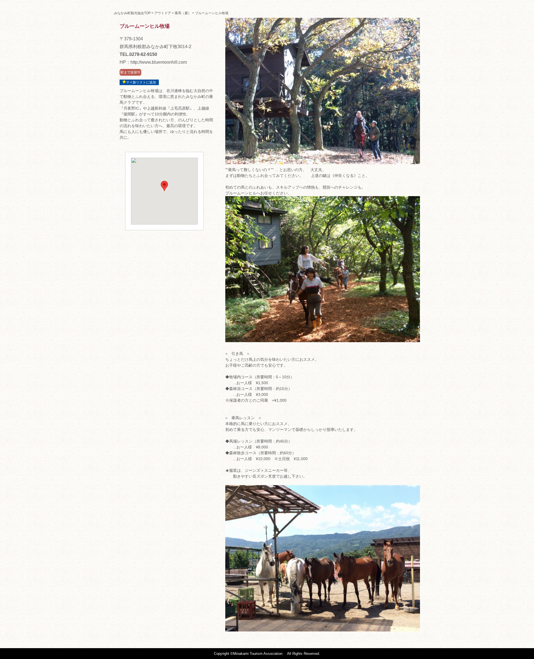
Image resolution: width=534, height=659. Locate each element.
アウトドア (162, 13)
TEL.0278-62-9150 (138, 54)
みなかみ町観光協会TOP (132, 13)
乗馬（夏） (183, 13)
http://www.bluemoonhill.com (158, 62)
